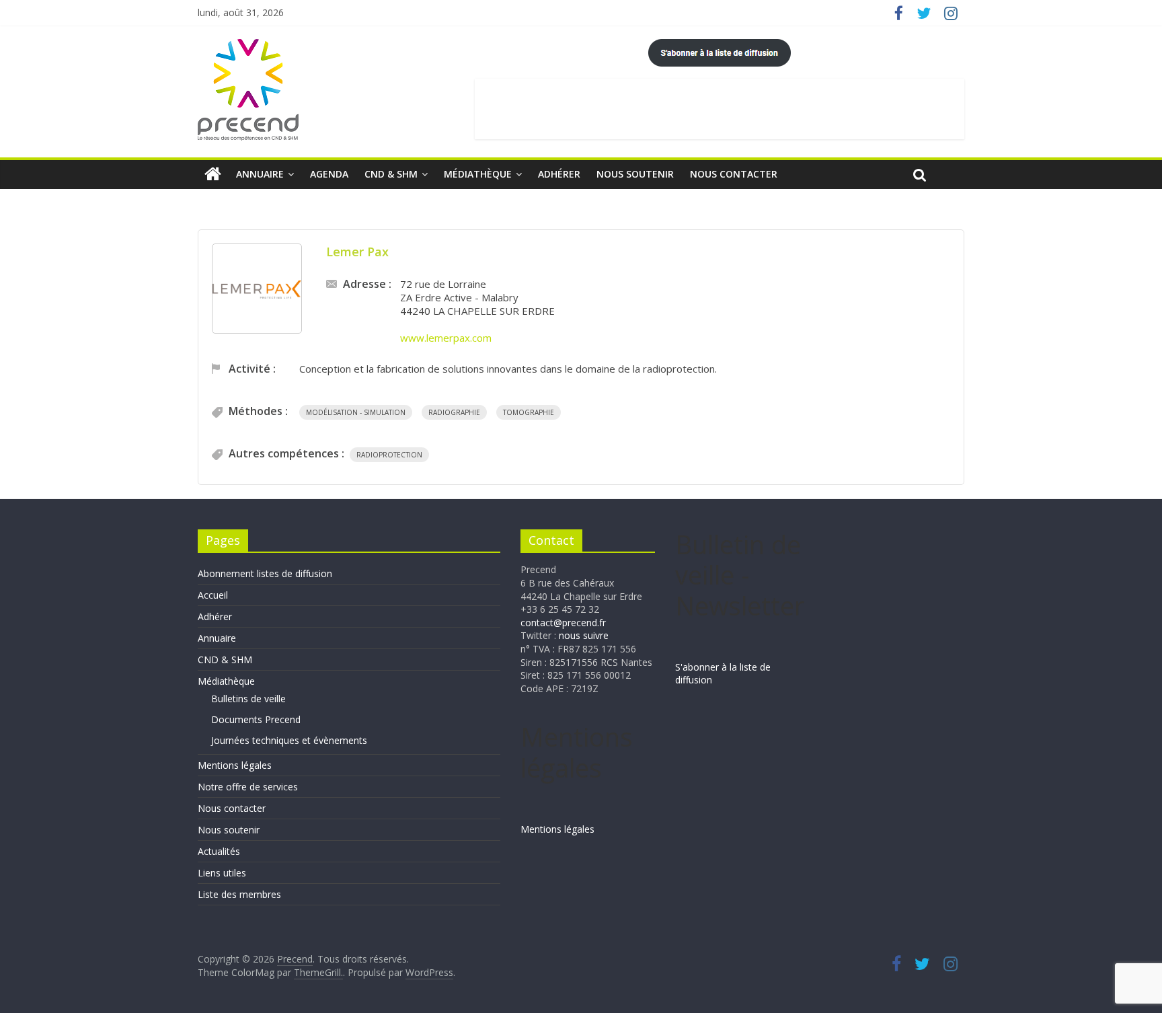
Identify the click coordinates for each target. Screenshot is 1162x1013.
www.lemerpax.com (446, 337)
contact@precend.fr (563, 622)
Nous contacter (733, 173)
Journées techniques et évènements (289, 740)
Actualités (219, 851)
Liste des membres (239, 894)
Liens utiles (222, 872)
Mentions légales (235, 765)
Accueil (213, 595)
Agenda (329, 173)
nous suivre (584, 635)
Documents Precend (256, 719)
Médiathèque (478, 173)
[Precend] (213, 174)
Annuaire (260, 173)
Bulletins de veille (248, 698)
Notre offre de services (248, 786)
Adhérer (559, 173)
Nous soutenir (635, 173)
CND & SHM (391, 173)
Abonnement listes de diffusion (265, 573)
